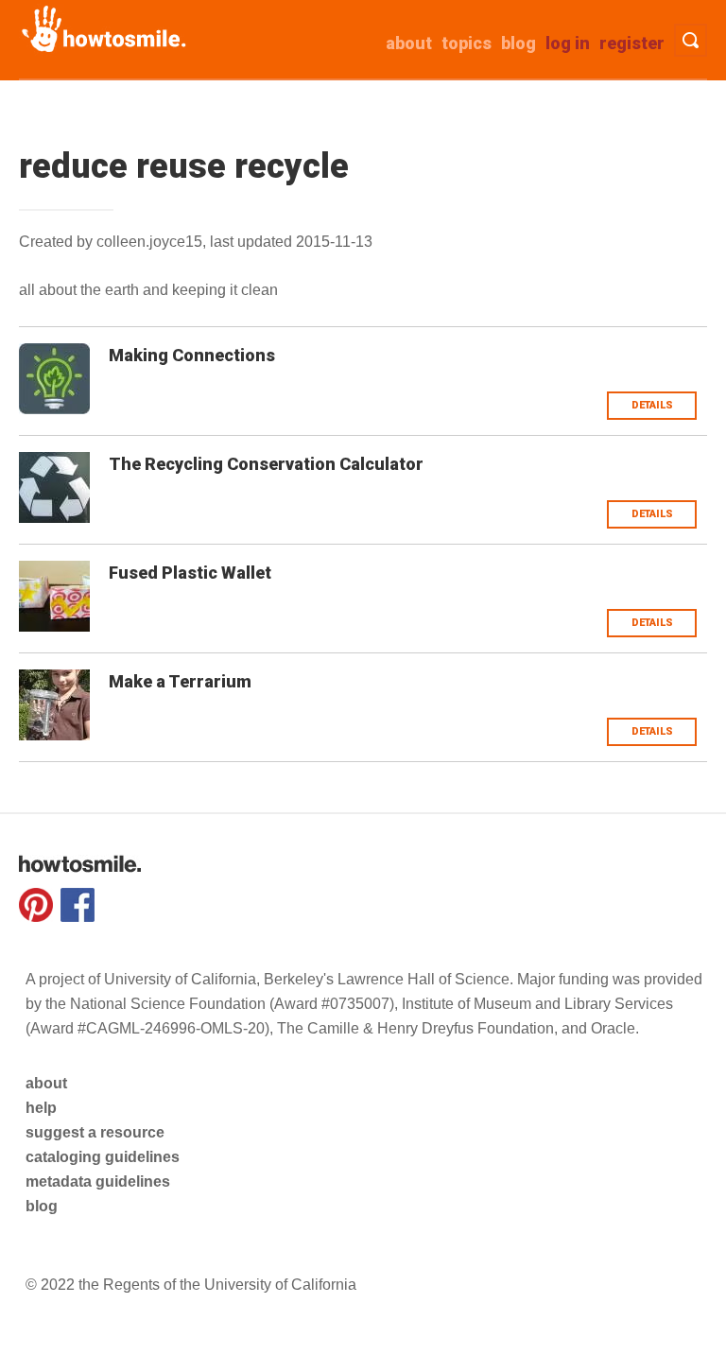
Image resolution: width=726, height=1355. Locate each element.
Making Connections (192, 355)
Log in (567, 43)
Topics (466, 43)
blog (42, 1206)
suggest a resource (95, 1132)
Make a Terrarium (180, 681)
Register (632, 43)
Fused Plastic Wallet (190, 572)
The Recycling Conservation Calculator (266, 464)
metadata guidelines (98, 1181)
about (409, 43)
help (41, 1108)
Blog (518, 43)
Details (652, 405)
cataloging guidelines (103, 1157)
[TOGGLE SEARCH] (690, 40)
